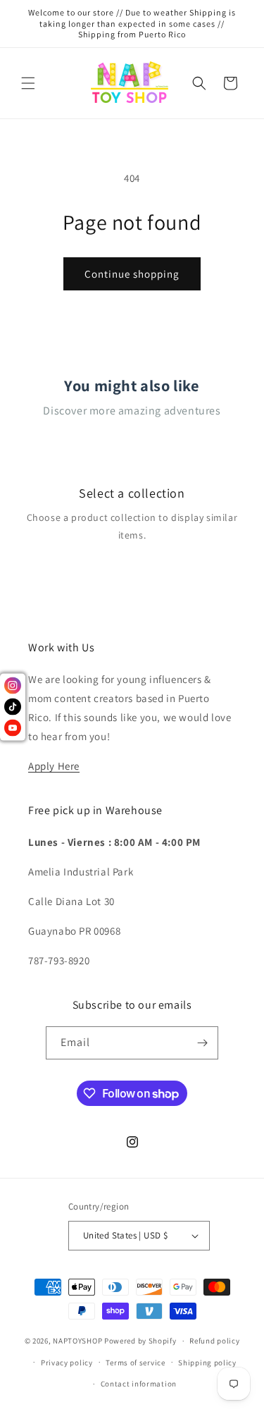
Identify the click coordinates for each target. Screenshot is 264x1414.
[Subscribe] (202, 1042)
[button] (28, 83)
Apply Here (54, 766)
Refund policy (214, 1341)
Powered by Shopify (140, 1341)
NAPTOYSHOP (77, 1341)
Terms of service (135, 1362)
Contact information (139, 1384)
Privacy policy (67, 1362)
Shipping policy (207, 1362)
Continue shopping (132, 274)
